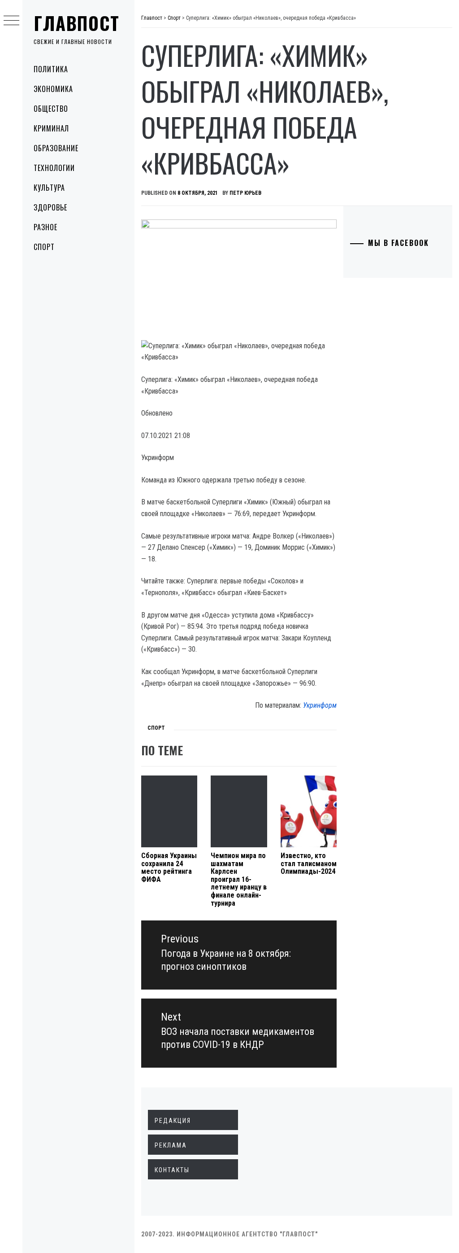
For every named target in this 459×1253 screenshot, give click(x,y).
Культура (49, 187)
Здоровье (50, 207)
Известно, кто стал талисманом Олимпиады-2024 (309, 863)
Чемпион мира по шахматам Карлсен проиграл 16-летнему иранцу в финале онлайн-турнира (239, 879)
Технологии (54, 167)
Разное (45, 227)
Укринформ (320, 705)
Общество (51, 108)
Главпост (77, 22)
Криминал (51, 128)
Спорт (44, 246)
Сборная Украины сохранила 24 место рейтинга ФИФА (169, 867)
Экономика (53, 88)
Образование (56, 148)
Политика (51, 69)
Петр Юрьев (245, 193)
